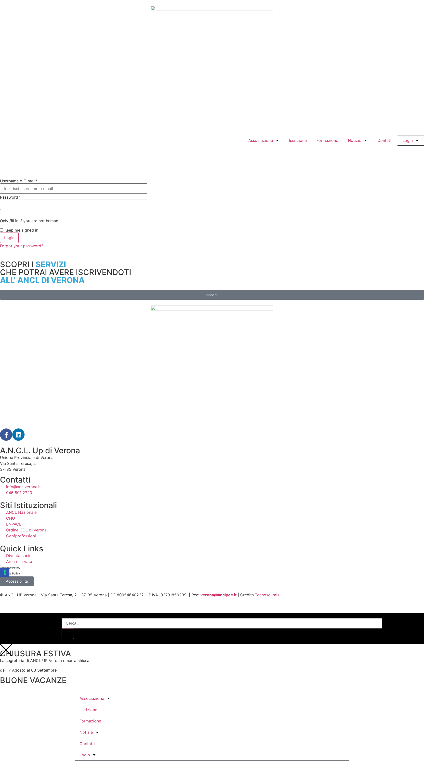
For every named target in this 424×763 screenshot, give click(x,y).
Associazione (260, 140)
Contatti (385, 140)
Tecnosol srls (267, 594)
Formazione (327, 140)
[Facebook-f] (6, 434)
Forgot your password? (21, 245)
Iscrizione (298, 140)
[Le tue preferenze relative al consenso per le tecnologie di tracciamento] (4, 572)
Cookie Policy (11, 573)
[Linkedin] (18, 434)
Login (407, 140)
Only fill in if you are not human (29, 221)
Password (10, 197)
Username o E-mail (18, 181)
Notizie (354, 140)
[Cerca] (68, 634)
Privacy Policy (11, 567)
